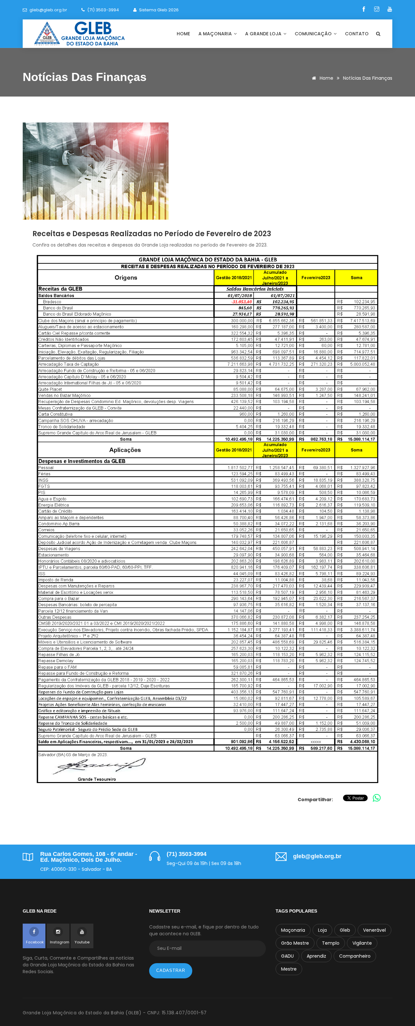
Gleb (345, 930)
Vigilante (362, 943)
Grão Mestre (295, 943)
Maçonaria (293, 930)
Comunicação (314, 33)
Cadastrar (170, 970)
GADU (287, 956)
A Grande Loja (264, 33)
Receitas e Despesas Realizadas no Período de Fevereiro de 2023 (151, 234)
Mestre (289, 969)
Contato (357, 33)
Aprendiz (316, 956)
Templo (330, 943)
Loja (322, 930)
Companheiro (355, 956)
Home (183, 33)
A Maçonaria (215, 33)
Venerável (374, 930)
